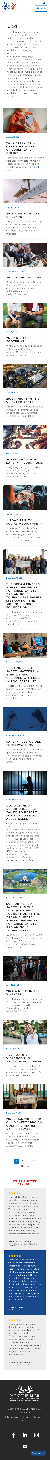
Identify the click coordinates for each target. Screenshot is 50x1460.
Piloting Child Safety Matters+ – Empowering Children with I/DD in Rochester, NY (23, 674)
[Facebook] (13, 1435)
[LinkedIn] (25, 1435)
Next (25, 1166)
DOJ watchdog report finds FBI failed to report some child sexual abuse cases (22, 812)
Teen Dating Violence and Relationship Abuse (23, 1058)
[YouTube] (25, 1446)
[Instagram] (36, 1435)
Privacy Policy (26, 1417)
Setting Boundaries (24, 277)
